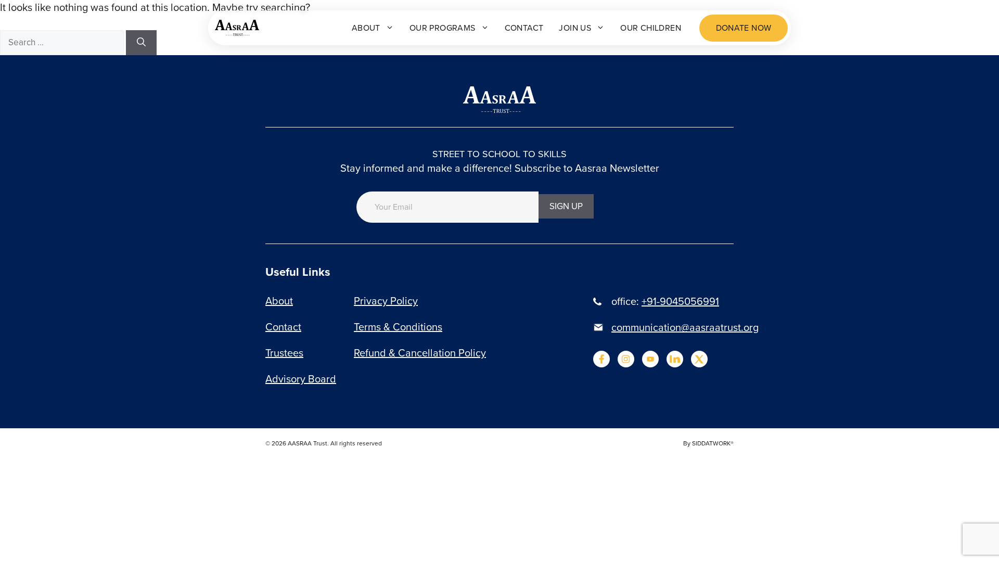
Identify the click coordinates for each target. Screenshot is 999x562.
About (366, 28)
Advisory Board (300, 379)
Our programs (442, 28)
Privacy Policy (386, 301)
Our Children (650, 28)
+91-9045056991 (680, 301)
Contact (524, 28)
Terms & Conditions (398, 327)
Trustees (284, 353)
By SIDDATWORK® (708, 443)
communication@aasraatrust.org (685, 327)
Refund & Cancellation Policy (420, 353)
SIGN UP (566, 206)
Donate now (744, 28)
